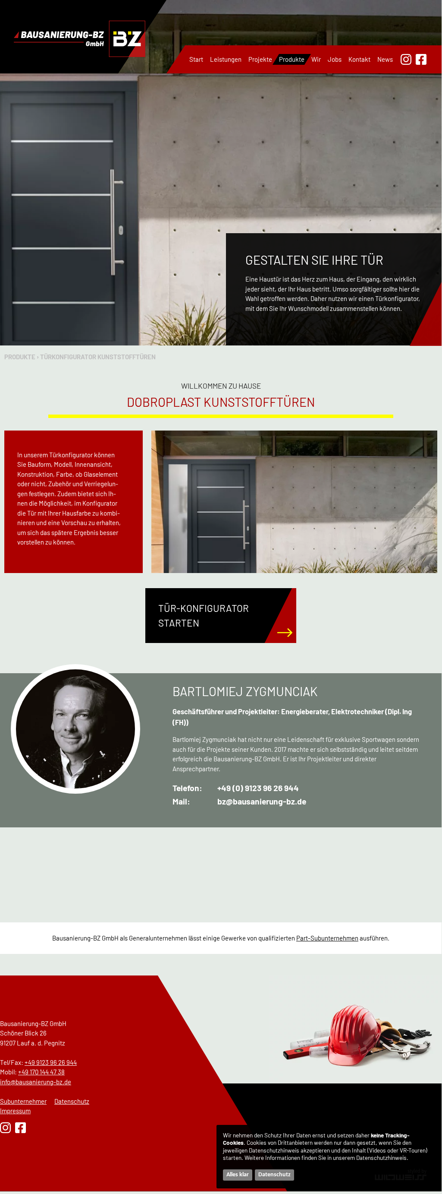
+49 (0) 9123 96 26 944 (258, 788)
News (385, 59)
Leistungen (225, 59)
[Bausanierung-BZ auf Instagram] (406, 59)
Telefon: (187, 788)
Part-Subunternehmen (327, 938)
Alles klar (237, 1175)
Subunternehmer (23, 1101)
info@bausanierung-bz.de (35, 1082)
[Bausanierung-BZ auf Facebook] (421, 59)
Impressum (15, 1111)
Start (196, 59)
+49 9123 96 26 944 (51, 1062)
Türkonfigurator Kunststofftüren (98, 357)
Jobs (335, 59)
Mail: (181, 801)
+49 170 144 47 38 (41, 1072)
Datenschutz (71, 1101)
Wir (316, 59)
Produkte (291, 59)
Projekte (260, 59)
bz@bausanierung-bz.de (261, 801)
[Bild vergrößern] (294, 502)
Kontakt (359, 59)
